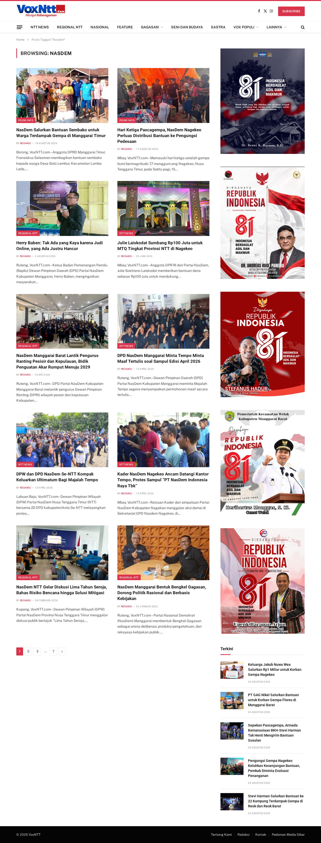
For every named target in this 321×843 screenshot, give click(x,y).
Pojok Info (25, 120)
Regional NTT (28, 233)
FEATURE (125, 27)
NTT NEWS (40, 27)
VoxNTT (35, 834)
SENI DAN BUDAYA (187, 27)
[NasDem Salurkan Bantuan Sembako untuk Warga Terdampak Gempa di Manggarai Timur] (62, 95)
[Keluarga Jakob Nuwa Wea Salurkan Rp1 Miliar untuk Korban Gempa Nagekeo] (232, 670)
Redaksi (25, 143)
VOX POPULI (243, 27)
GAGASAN (150, 27)
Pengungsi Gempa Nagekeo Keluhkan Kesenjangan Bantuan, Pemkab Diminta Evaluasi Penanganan (274, 768)
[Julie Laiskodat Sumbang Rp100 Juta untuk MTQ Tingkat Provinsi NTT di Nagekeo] (163, 208)
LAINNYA (274, 27)
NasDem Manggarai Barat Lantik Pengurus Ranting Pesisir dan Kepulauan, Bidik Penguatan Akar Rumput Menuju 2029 (57, 361)
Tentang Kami (221, 834)
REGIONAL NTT (70, 27)
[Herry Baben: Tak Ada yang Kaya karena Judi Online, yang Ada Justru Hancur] (62, 208)
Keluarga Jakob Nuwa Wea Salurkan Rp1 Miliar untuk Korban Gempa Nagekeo (274, 670)
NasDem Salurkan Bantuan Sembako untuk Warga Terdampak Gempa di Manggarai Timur (61, 132)
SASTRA (218, 27)
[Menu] (19, 27)
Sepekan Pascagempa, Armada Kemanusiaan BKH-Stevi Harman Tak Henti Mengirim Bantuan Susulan (274, 732)
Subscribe (291, 11)
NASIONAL (100, 27)
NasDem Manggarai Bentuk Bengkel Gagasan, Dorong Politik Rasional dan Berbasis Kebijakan (161, 592)
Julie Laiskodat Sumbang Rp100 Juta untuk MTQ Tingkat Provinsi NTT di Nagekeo (160, 245)
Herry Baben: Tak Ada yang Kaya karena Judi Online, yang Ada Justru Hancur (59, 245)
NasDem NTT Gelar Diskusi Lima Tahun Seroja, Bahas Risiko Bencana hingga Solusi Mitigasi (61, 589)
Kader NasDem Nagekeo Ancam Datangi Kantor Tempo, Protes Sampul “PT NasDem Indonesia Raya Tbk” (163, 479)
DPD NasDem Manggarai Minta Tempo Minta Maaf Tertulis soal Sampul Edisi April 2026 (160, 358)
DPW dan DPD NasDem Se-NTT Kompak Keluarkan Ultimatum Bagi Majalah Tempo (57, 476)
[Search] (302, 27)
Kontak (260, 834)
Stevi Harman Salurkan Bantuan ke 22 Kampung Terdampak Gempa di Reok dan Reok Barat (276, 801)
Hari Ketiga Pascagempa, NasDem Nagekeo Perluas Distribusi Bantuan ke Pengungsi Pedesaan (159, 135)
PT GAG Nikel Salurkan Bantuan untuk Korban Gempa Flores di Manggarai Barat (273, 700)
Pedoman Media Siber (288, 834)
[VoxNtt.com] (40, 11)
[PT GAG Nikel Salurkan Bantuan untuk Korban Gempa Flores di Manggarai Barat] (232, 700)
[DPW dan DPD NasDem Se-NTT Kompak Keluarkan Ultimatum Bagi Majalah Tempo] (62, 439)
